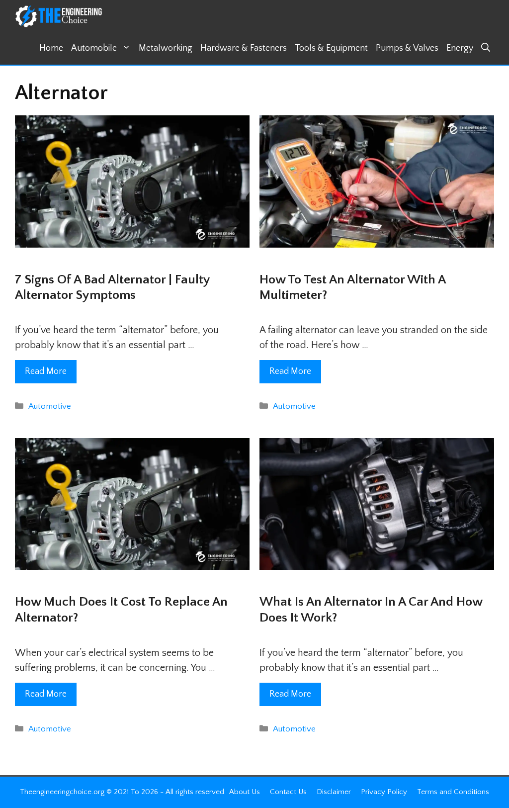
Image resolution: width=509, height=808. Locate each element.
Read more (46, 371)
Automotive (49, 406)
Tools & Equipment (331, 48)
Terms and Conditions (453, 792)
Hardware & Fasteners (243, 48)
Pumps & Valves (407, 48)
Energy (459, 48)
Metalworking (165, 48)
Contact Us (288, 792)
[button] (485, 48)
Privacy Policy (384, 792)
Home (51, 48)
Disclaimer (334, 792)
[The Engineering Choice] (58, 16)
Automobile (94, 48)
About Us (244, 792)
